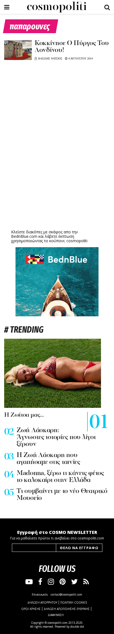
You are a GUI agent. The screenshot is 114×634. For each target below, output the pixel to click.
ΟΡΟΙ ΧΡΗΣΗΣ (31, 609)
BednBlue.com (24, 236)
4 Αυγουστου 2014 (80, 58)
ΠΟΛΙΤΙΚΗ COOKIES (73, 602)
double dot (77, 626)
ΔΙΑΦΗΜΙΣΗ (56, 615)
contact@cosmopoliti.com (66, 594)
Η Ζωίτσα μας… (24, 415)
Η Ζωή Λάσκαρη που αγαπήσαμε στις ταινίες (48, 459)
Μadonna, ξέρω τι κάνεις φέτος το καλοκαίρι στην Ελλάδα (60, 477)
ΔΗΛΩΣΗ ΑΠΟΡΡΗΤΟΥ (42, 602)
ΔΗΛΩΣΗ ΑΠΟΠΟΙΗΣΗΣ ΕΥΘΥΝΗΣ (67, 609)
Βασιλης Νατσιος (50, 58)
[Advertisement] (57, 185)
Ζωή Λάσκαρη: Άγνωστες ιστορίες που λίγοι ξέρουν (56, 437)
